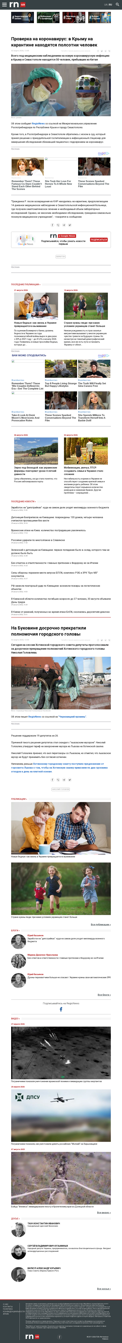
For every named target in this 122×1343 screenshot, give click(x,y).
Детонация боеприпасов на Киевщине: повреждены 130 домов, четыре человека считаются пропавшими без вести (57, 519)
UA (105, 4)
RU (110, 4)
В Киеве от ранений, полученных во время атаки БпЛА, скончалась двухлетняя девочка (60, 611)
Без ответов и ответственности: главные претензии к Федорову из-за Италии (54, 563)
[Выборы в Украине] (99, 22)
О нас (5, 1304)
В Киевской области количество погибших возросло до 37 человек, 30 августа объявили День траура (61, 600)
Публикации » (19, 799)
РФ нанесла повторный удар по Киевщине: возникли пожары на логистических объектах (55, 587)
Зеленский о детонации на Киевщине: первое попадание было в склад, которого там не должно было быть (60, 552)
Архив (6, 1314)
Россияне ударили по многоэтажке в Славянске (38, 540)
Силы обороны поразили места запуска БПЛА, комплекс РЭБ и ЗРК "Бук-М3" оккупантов (54, 574)
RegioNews (38, 123)
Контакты (8, 1307)
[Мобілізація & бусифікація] (48, 22)
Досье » (15, 1218)
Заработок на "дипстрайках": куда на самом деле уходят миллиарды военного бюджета (60, 507)
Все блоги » (104, 994)
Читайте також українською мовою (75, 51)
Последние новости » (23, 501)
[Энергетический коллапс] (22, 22)
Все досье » (104, 1288)
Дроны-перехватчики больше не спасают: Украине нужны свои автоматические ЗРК (69, 977)
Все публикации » (101, 924)
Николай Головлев (60, 789)
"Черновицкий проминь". (72, 716)
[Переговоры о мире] (74, 22)
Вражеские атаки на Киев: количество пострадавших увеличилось (48, 530)
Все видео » (104, 1212)
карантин (60, 257)
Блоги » (15, 930)
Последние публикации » (25, 284)
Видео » (15, 1018)
